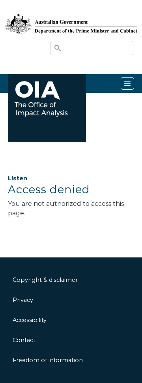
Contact (24, 340)
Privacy (23, 299)
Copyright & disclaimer (45, 279)
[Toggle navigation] (127, 83)
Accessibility (30, 320)
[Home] (71, 16)
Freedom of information (48, 360)
